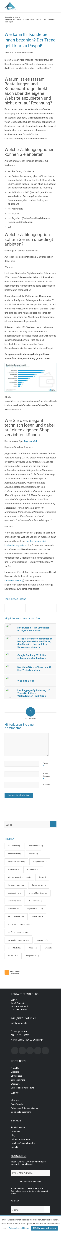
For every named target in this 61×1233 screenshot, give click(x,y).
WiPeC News (13, 956)
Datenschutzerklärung (19, 1228)
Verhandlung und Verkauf (18, 940)
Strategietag (16, 1076)
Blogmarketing (14, 846)
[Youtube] (45, 1050)
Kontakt (14, 1147)
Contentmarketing (35, 846)
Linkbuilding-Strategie (38, 893)
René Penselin (26, 53)
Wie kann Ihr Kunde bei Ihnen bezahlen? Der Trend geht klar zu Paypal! (30, 40)
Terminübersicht (18, 1127)
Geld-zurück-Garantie (20, 1139)
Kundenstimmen (39, 885)
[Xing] (14, 1050)
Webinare (33, 948)
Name (45, 764)
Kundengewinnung (16, 885)
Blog (16, 17)
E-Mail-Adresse (46, 776)
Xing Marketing (32, 956)
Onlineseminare (18, 1080)
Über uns (15, 1100)
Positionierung (35, 901)
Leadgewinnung (14, 893)
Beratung (15, 1072)
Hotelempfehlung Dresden (23, 1143)
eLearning (33, 854)
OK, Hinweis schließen (44, 1228)
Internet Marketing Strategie (19, 877)
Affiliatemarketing (14, 580)
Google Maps (13, 869)
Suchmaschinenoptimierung (20, 924)
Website (46, 784)
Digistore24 (30, 441)
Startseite (8, 17)
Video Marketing (14, 948)
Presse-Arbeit (13, 909)
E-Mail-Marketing (14, 854)
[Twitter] (30, 1050)
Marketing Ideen (14, 901)
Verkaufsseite (42, 940)
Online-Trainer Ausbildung (22, 1088)
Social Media (37, 917)
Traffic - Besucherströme (18, 932)
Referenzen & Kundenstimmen (24, 1108)
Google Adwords (39, 862)
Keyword (42, 877)
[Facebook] (22, 1050)
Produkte (15, 1068)
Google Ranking (33, 869)
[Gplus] (37, 1050)
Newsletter (16, 1131)
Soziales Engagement (21, 1112)
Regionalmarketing (35, 909)
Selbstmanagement (16, 917)
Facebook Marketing (16, 862)
